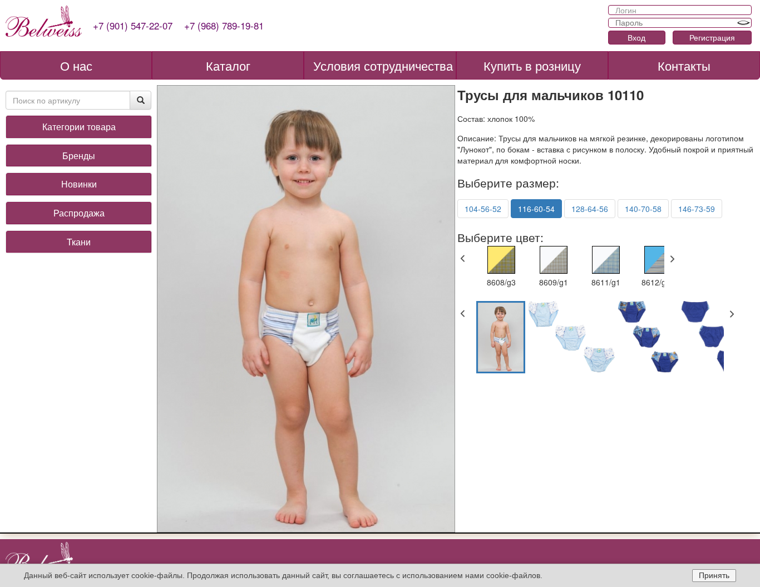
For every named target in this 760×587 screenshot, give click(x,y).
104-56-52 (483, 208)
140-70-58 (643, 208)
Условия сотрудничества (383, 65)
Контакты (684, 65)
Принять (714, 575)
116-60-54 (536, 208)
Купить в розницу (532, 65)
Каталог (228, 65)
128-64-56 (589, 208)
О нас (76, 65)
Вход (636, 37)
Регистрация (712, 37)
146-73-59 (696, 208)
